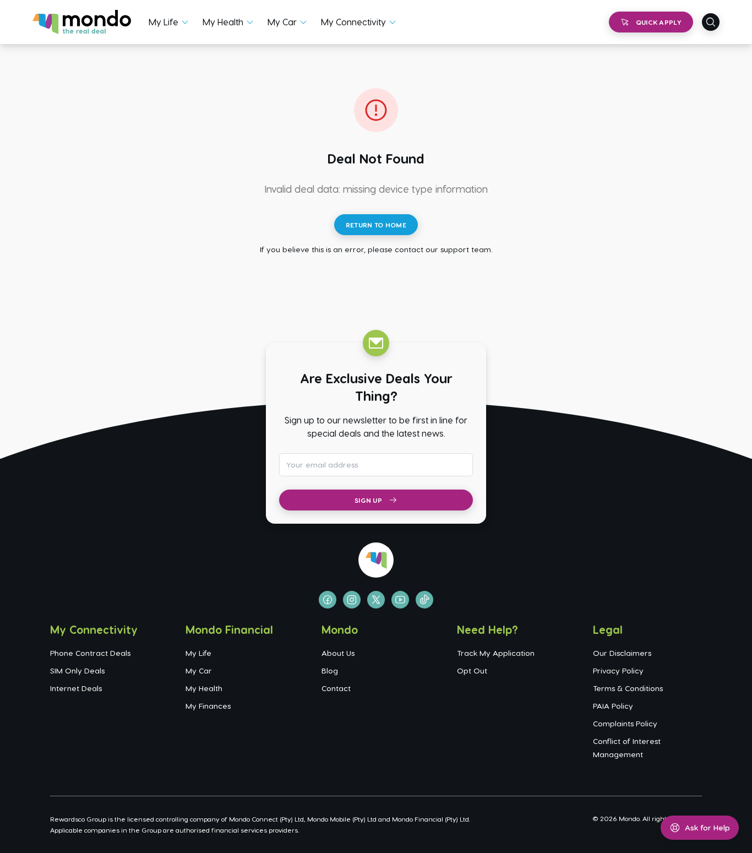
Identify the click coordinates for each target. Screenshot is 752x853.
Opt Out (472, 670)
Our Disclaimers (622, 653)
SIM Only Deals (77, 670)
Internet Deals (76, 688)
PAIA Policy (613, 705)
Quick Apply (659, 22)
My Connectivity (353, 22)
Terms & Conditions (628, 688)
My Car (282, 22)
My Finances (208, 705)
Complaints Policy (625, 723)
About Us (338, 653)
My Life (163, 22)
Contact (336, 688)
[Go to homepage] (81, 22)
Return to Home (376, 225)
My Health (223, 22)
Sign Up (368, 500)
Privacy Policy (618, 670)
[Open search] (711, 22)
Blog (329, 670)
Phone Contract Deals (90, 653)
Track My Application (496, 653)
